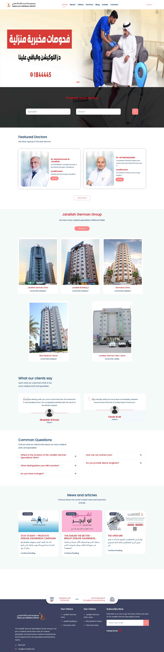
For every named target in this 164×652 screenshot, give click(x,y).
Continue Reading (28, 553)
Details (54, 178)
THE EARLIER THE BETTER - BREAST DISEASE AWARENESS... (80, 537)
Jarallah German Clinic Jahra (91, 615)
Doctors (89, 4)
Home (64, 4)
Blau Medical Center (94, 621)
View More (82, 198)
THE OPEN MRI (115, 535)
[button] (78, 82)
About (72, 4)
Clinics (81, 4)
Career (105, 4)
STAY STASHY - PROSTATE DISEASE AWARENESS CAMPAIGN (38, 537)
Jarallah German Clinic (68, 615)
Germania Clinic (69, 625)
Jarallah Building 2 (70, 621)
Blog (97, 4)
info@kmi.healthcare (94, 600)
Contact (114, 4)
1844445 (64, 600)
